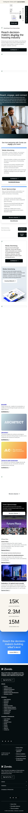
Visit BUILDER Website (14, 182)
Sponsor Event (5, 550)
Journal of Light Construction (9, 460)
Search (20, 13)
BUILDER (4, 404)
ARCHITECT (4, 432)
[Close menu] (11, 10)
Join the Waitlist (21, 1)
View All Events (14, 220)
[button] (14, 782)
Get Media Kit (4, 411)
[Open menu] (11, 5)
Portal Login (14, 23)
